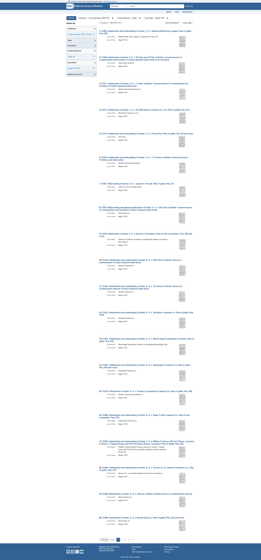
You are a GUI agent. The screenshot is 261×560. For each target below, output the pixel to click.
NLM (122, 557)
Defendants (71, 46)
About (169, 12)
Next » (120, 23)
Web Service (187, 12)
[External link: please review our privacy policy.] (68, 551)
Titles (69, 40)
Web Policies (136, 547)
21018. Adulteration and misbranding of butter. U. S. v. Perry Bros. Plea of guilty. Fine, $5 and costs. (147, 133)
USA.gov (137, 557)
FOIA (133, 549)
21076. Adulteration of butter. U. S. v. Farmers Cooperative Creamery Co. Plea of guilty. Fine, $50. (147, 391)
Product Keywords (74, 51)
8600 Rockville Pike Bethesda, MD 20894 (106, 550)
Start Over (71, 18)
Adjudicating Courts (74, 74)
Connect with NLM (73, 547)
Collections (71, 29)
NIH (127, 557)
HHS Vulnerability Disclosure (142, 552)
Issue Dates (71, 63)
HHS (131, 557)
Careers (167, 552)
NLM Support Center (171, 547)
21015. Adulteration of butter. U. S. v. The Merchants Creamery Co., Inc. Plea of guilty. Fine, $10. (145, 110)
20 (187, 23)
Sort (171, 23)
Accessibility (169, 549)
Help (177, 12)
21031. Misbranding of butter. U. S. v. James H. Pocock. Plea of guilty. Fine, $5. (137, 183)
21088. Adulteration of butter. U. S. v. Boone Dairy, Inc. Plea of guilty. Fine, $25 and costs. (143, 517)
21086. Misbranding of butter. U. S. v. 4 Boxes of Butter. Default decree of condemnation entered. (147, 494)
